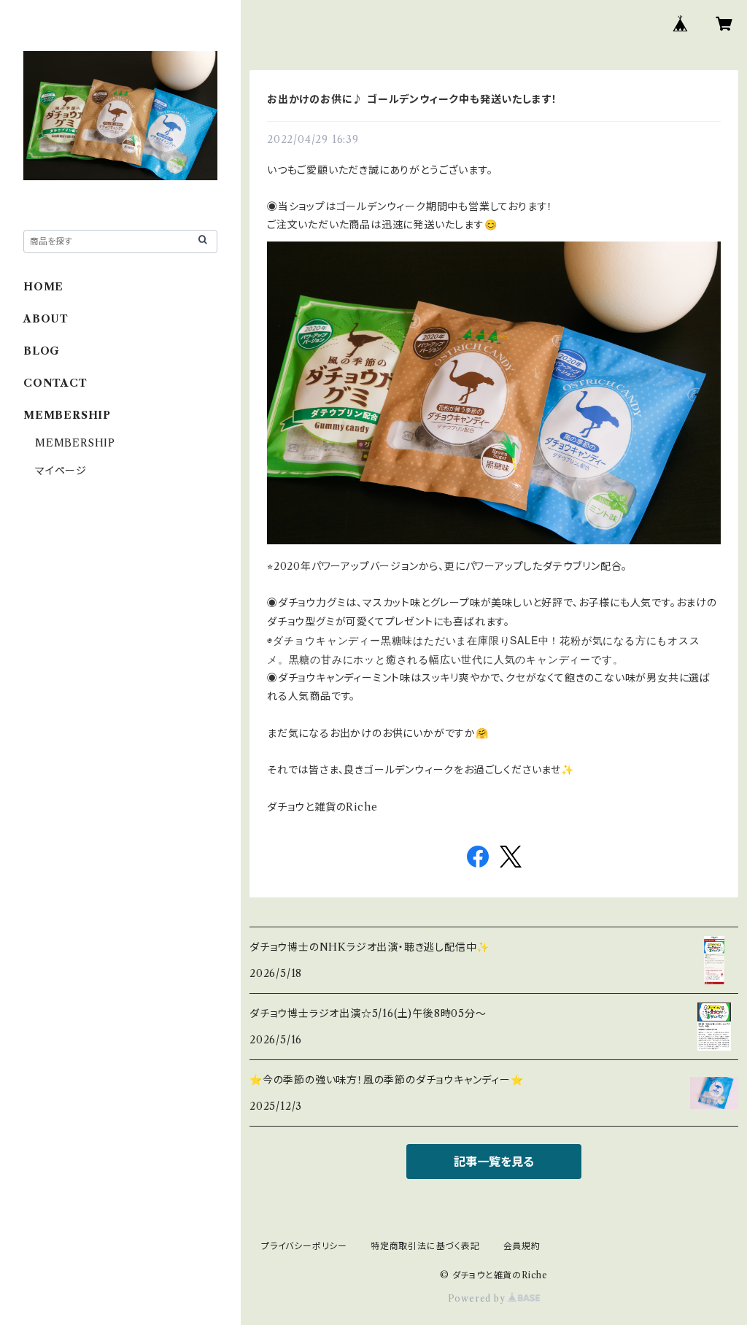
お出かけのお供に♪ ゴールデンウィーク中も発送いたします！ (412, 99)
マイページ (61, 470)
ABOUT (46, 318)
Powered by (478, 1298)
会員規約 (522, 1245)
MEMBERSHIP (75, 442)
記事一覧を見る (494, 1161)
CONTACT (55, 383)
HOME (43, 286)
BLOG (41, 351)
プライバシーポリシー (304, 1245)
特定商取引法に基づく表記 (425, 1245)
